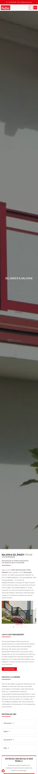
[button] (4, 613)
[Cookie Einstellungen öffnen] (3, 772)
